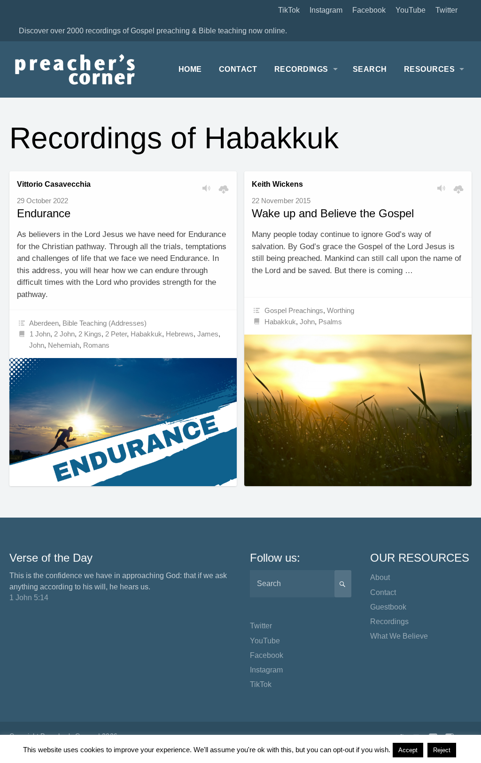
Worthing (340, 310)
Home (190, 69)
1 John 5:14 (28, 598)
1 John (40, 334)
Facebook (369, 10)
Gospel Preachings (293, 310)
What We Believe (399, 636)
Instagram (326, 10)
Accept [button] (408, 750)
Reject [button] (441, 750)
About (380, 577)
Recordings (301, 69)
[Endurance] (123, 422)
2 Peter (116, 334)
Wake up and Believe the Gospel (333, 213)
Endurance (43, 213)
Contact (238, 69)
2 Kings (89, 334)
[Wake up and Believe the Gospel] (358, 410)
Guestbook (388, 607)
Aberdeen (44, 323)
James (207, 334)
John (36, 345)
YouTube (411, 10)
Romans (96, 345)
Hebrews (180, 334)
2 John (64, 334)
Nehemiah (63, 345)
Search (370, 69)
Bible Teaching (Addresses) (104, 323)
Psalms (330, 322)
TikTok (289, 10)
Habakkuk (146, 334)
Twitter (446, 10)
